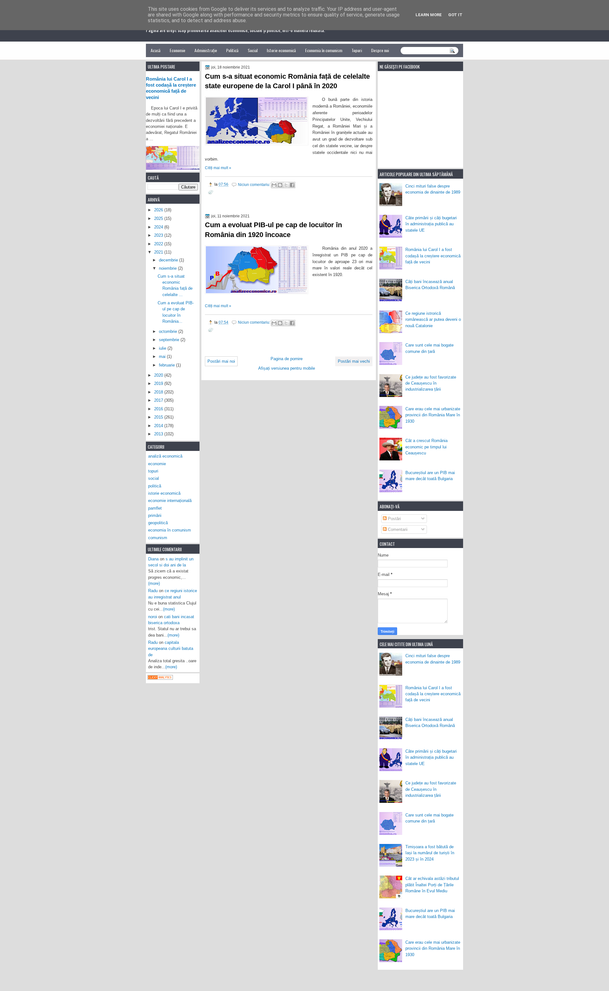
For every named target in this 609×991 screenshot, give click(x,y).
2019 (159, 383)
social (153, 478)
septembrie (169, 339)
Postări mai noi (221, 361)
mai (163, 356)
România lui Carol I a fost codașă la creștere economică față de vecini (433, 255)
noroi (152, 616)
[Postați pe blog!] (280, 185)
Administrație (205, 50)
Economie (177, 50)
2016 (159, 408)
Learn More (429, 14)
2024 (159, 227)
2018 (159, 392)
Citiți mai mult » (218, 168)
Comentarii (397, 529)
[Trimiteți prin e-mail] (274, 185)
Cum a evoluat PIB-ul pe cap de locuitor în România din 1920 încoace (273, 230)
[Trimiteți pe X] (286, 185)
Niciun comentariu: (254, 184)
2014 (159, 425)
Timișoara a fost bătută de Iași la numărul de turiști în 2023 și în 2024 (429, 853)
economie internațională (170, 500)
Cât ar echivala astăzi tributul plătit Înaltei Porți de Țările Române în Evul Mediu (432, 884)
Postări (394, 518)
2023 (159, 235)
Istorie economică (281, 50)
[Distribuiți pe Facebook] (292, 185)
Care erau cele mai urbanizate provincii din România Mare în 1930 (432, 415)
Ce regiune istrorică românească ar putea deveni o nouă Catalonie (433, 319)
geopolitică (158, 522)
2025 (159, 218)
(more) (154, 583)
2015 (159, 417)
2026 (159, 210)
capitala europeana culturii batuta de (170, 648)
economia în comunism (169, 530)
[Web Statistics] (160, 678)
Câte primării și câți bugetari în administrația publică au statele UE (431, 224)
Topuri (356, 50)
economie (157, 463)
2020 (159, 375)
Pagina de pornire (287, 358)
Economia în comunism (323, 50)
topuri (153, 471)
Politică (232, 50)
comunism (157, 537)
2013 (159, 434)
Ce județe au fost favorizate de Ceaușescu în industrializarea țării (430, 383)
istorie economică (164, 493)
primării (154, 515)
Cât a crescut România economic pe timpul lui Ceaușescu (426, 446)
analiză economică (165, 456)
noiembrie (168, 268)
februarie (167, 365)
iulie (163, 348)
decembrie (169, 260)
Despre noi (380, 50)
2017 (159, 400)
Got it (455, 14)
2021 (159, 252)
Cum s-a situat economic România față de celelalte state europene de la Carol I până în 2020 (287, 81)
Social (253, 50)
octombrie (168, 331)
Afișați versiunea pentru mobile (286, 368)
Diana (153, 559)
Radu (153, 590)
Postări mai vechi (354, 361)
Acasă (155, 50)
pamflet (155, 508)
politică (154, 486)
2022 (159, 243)
